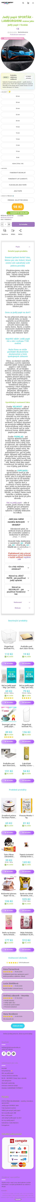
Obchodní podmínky (8, 1083)
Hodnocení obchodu (17, 958)
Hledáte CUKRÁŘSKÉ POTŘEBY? (12, 1088)
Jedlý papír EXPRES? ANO (10, 1105)
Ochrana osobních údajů (10, 1085)
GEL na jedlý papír (8, 1073)
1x (17, 29)
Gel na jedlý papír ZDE (9, 1113)
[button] (8, 92)
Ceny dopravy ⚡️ (7, 1071)
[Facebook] (4, 1053)
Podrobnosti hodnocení (17, 34)
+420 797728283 (7, 1049)
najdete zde (24, 558)
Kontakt (4, 1068)
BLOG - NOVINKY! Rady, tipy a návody (14, 1078)
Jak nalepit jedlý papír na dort (11, 1118)
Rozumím (18, 1199)
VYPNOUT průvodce (28, 77)
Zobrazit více (18, 1026)
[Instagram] (8, 1053)
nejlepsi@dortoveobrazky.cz (11, 1047)
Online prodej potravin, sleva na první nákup (17, 1033)
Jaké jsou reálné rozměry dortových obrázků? (16, 522)
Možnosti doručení (7, 217)
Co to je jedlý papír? (8, 1120)
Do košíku (24, 224)
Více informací (31, 1197)
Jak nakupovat (6, 1080)
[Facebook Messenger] (13, 1053)
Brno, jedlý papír (7, 1115)
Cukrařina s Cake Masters (10, 1123)
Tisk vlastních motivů (9, 1108)
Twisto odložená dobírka (10, 1075)
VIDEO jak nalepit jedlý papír (11, 1110)
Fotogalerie (5, 1125)
